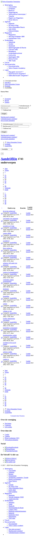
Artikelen (12, 9)
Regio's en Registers (16, 18)
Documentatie (10, 64)
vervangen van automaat (10, 218)
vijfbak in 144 (7, 311)
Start (6, 168)
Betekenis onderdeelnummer (15, 52)
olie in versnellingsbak (10, 256)
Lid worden (13, 7)
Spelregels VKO (14, 57)
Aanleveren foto (15, 38)
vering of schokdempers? (10, 272)
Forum (7, 63)
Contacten (8, 425)
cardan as (6, 359)
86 (5, 183)
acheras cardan (7, 352)
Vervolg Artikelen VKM (16, 37)
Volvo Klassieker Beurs (17, 27)
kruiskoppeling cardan (10, 335)
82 (5, 175)
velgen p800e (7, 233)
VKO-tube (12, 61)
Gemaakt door (15, 416)
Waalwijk (12, 46)
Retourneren (13, 59)
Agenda (7, 22)
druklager (6, 289)
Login (7, 70)
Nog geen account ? (16, 72)
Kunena (22, 416)
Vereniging (9, 5)
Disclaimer (8, 423)
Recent (7, 100)
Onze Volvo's (13, 20)
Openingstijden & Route (17, 48)
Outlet (11, 44)
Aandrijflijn (9, 158)
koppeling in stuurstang (10, 328)
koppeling (6, 296)
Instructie (12, 55)
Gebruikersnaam (24, 106)
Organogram (13, 12)
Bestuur (11, 11)
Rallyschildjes (14, 31)
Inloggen (4, 113)
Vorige (7, 170)
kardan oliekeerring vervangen (9, 319)
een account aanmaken (8, 120)
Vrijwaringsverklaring (11, 440)
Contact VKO (13, 50)
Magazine (8, 33)
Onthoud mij (7, 110)
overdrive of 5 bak (8, 226)
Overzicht (8, 99)
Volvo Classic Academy (17, 68)
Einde (6, 190)
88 (5, 186)
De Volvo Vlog (13, 25)
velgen (5, 304)
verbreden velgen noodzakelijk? (8, 280)
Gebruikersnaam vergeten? (18, 76)
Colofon (7, 436)
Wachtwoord (23, 108)
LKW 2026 (12, 29)
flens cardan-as (7, 248)
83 (5, 177)
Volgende (7, 188)
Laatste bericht (28, 213)
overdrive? (6, 241)
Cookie (7, 434)
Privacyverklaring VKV (12, 438)
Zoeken (7, 102)
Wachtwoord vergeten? (17, 74)
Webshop (12, 42)
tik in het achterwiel (9, 211)
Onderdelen (9, 40)
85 (5, 181)
